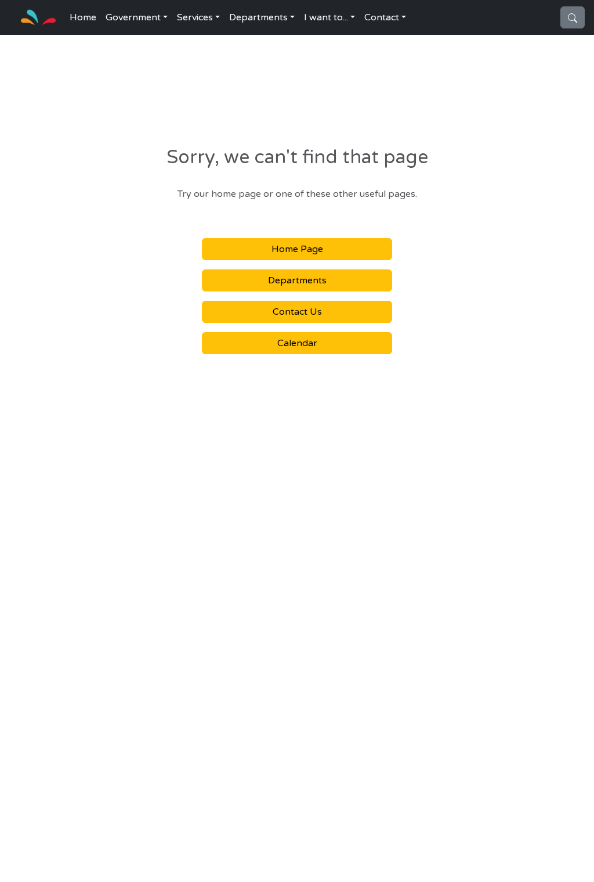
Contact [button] (381, 17)
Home (83, 17)
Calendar (297, 343)
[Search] (572, 17)
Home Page (297, 249)
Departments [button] (258, 17)
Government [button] (133, 17)
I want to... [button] (326, 17)
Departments (297, 280)
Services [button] (195, 17)
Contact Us (297, 312)
